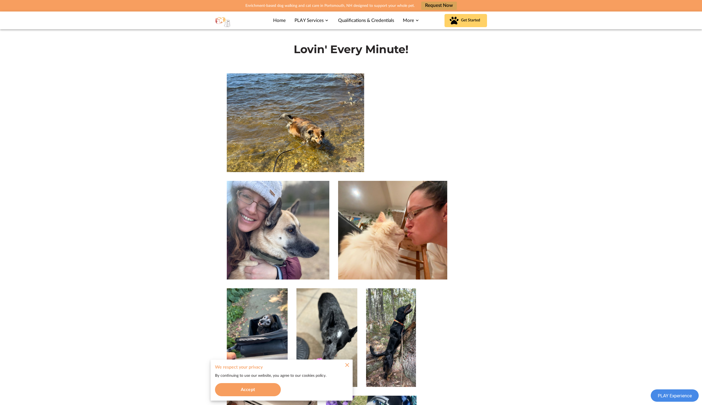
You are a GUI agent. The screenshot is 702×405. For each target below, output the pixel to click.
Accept (248, 389)
